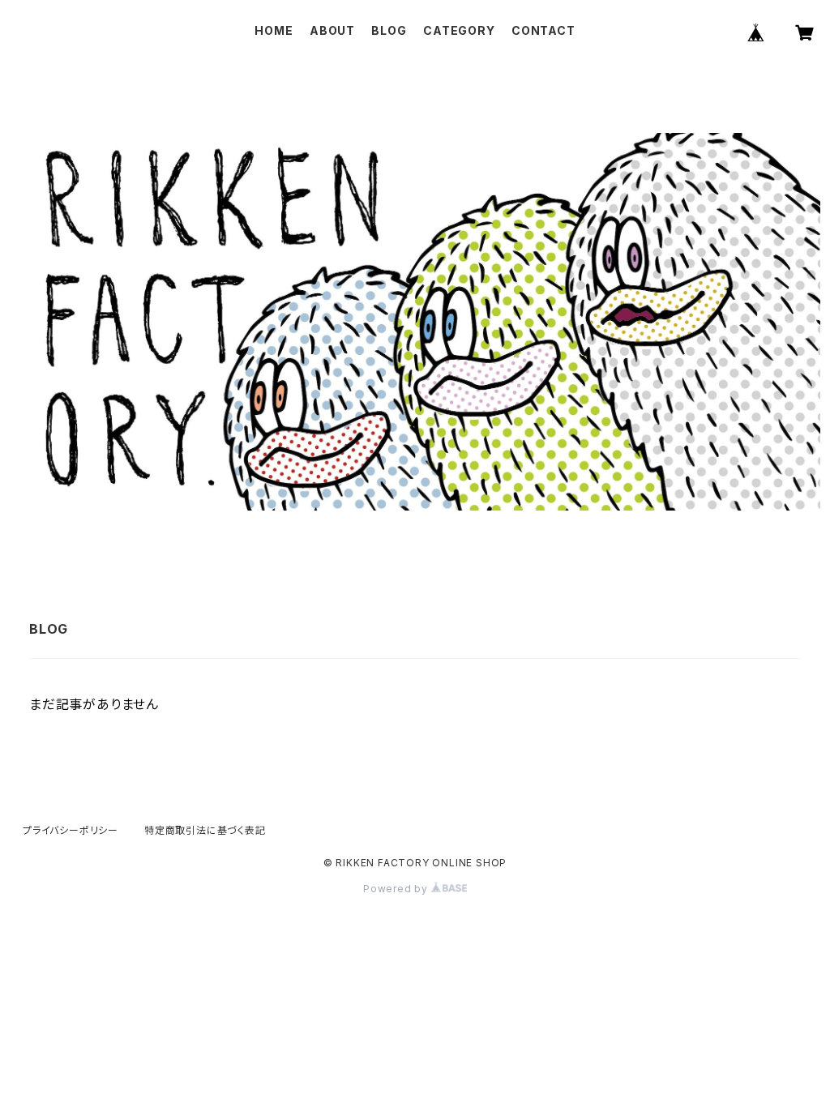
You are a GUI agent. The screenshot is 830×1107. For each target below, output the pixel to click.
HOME (274, 30)
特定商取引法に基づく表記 (205, 830)
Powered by (397, 889)
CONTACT (543, 30)
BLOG (388, 30)
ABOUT (332, 30)
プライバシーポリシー (70, 830)
